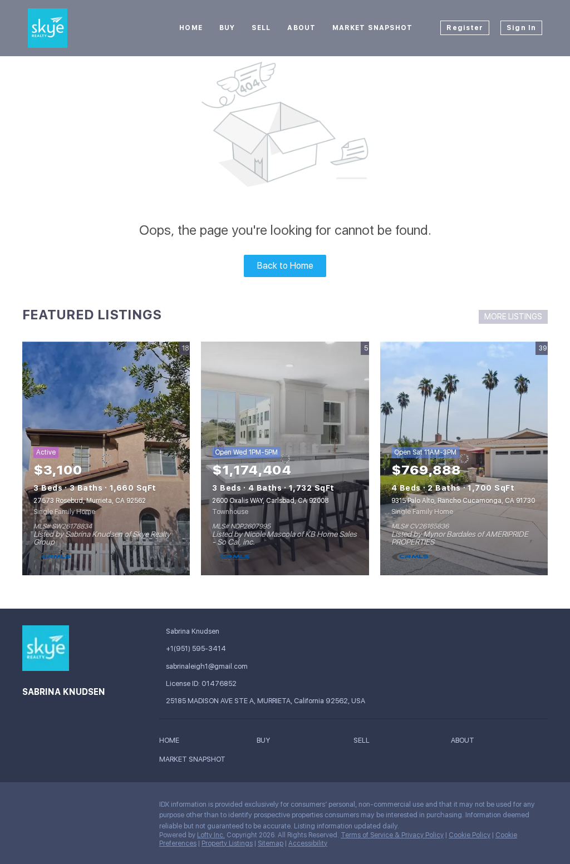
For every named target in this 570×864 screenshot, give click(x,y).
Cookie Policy (469, 835)
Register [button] (464, 28)
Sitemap (270, 843)
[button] (172, 742)
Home (190, 28)
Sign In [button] (521, 28)
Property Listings (227, 843)
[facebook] (30, 807)
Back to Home (285, 265)
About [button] (301, 28)
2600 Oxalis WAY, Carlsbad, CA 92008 (270, 501)
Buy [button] (227, 28)
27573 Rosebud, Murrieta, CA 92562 (89, 501)
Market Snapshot (372, 28)
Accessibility (307, 843)
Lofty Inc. (211, 835)
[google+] (53, 807)
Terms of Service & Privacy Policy (392, 835)
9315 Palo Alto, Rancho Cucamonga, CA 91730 (463, 501)
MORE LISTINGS (513, 316)
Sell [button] (261, 28)
